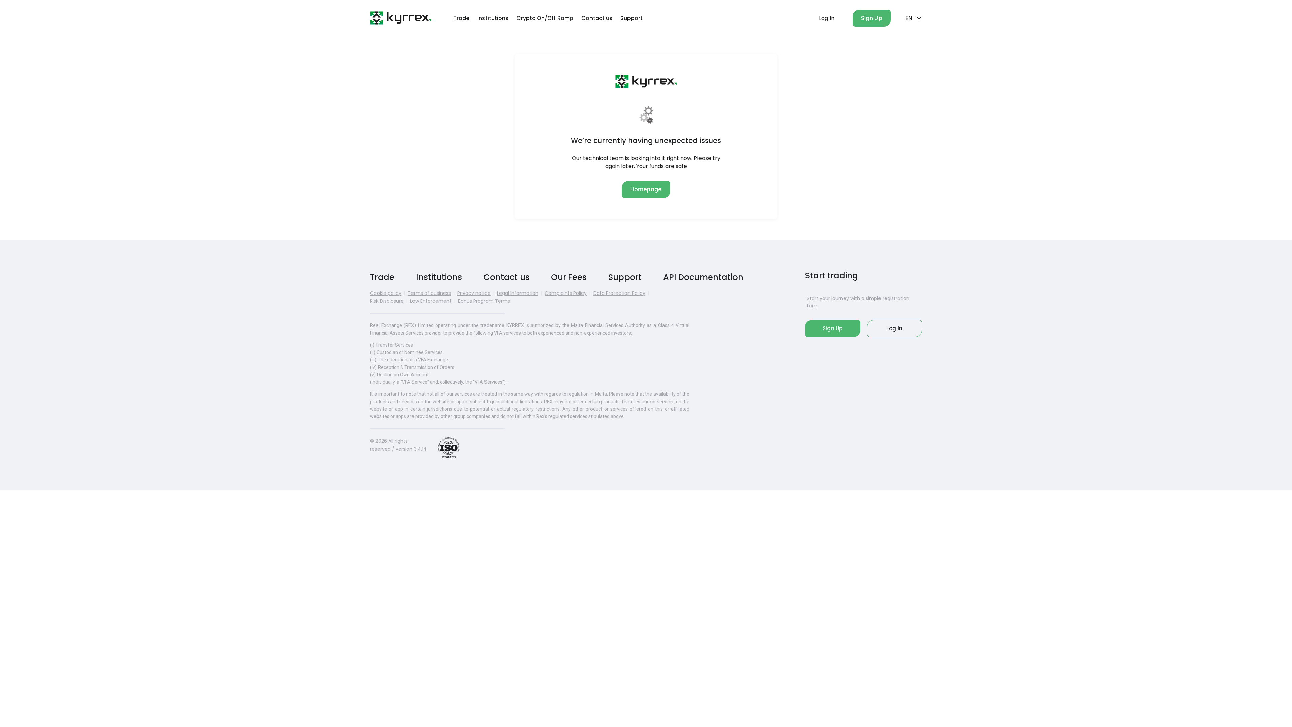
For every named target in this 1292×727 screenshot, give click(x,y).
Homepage (646, 189)
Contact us (596, 18)
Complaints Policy (566, 293)
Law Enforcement (431, 301)
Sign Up (871, 18)
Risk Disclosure (387, 301)
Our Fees (569, 277)
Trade (461, 18)
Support (631, 18)
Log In (827, 18)
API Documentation (703, 277)
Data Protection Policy (619, 293)
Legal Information (517, 293)
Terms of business (429, 293)
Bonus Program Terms (484, 301)
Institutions (492, 18)
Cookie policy (385, 293)
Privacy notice (474, 293)
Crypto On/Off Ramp (544, 18)
